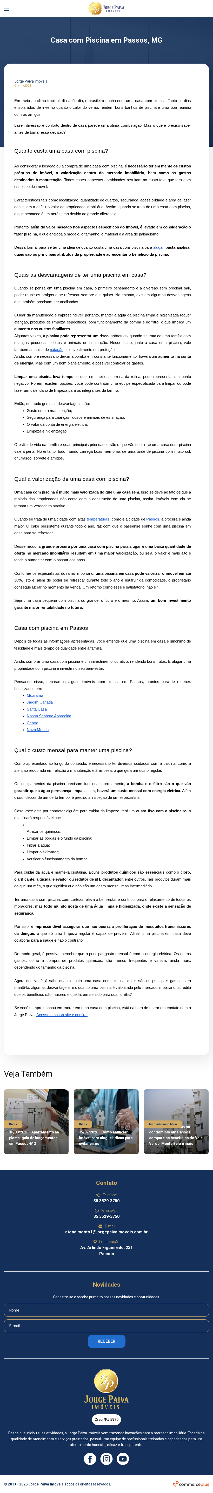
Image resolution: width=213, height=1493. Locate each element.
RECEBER (106, 1341)
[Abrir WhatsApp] (200, 1480)
